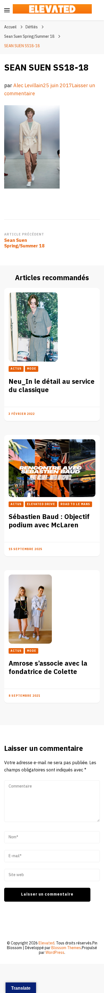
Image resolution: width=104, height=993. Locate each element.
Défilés (32, 27)
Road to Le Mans (75, 504)
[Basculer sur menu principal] (7, 10)
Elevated (46, 943)
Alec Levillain (28, 85)
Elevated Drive (41, 504)
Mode (31, 369)
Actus (16, 369)
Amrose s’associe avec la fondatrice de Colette (48, 667)
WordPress (54, 953)
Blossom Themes (66, 948)
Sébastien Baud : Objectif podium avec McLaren (49, 521)
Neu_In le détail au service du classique (52, 386)
